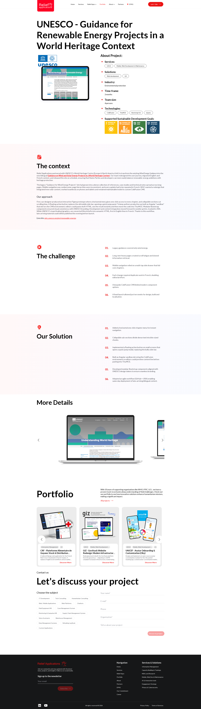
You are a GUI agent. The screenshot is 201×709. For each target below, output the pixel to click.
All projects (105, 500)
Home (119, 667)
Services (119, 670)
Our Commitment (122, 691)
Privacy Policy (144, 705)
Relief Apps (120, 673)
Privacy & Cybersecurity (150, 687)
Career (119, 694)
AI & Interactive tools (149, 680)
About (119, 680)
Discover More (65, 562)
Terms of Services (157, 705)
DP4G (119, 687)
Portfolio (119, 677)
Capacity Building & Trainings (151, 670)
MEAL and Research (148, 673)
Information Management (150, 667)
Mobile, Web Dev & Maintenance (152, 677)
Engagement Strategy (149, 684)
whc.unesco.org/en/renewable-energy (60, 218)
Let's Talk (154, 4)
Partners (119, 684)
